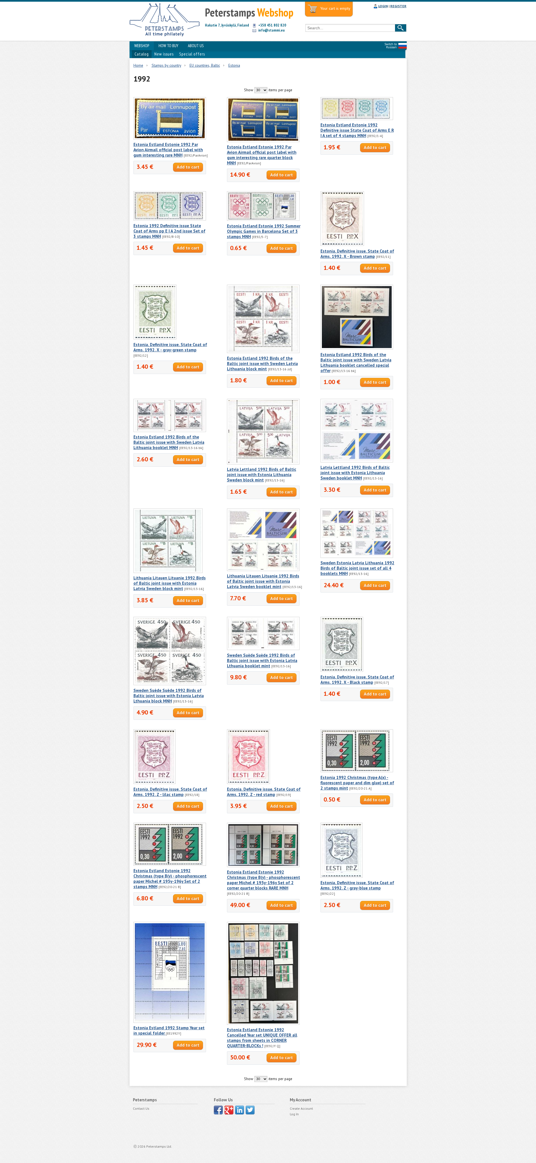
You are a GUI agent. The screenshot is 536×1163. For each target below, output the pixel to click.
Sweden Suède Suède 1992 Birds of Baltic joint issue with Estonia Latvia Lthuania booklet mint (262, 660)
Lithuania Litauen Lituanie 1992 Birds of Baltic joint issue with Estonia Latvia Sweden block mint (169, 583)
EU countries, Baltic (205, 65)
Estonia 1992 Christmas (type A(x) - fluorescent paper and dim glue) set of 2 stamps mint (357, 783)
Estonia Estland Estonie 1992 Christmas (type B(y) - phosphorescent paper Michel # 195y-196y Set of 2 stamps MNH (170, 878)
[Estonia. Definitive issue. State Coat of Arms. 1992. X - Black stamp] (341, 670)
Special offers (192, 54)
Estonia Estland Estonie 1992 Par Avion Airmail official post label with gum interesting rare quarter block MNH (261, 155)
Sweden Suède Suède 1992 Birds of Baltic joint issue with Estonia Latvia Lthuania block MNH (168, 696)
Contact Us (141, 1108)
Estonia (234, 65)
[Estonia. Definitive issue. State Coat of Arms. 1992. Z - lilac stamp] (154, 782)
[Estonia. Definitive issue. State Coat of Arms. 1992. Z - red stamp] (248, 782)
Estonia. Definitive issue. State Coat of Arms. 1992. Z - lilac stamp (170, 791)
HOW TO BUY (168, 45)
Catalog (142, 54)
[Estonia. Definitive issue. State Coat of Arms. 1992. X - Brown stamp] (342, 244)
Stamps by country (166, 65)
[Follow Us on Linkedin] (239, 1110)
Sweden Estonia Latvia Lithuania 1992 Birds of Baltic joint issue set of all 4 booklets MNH (357, 568)
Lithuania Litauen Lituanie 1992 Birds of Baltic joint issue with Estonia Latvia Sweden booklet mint (263, 581)
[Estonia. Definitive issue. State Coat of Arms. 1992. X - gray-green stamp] (154, 337)
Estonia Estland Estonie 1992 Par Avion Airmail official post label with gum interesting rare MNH (168, 150)
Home (138, 65)
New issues (164, 54)
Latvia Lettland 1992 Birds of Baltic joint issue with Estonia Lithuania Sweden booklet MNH (355, 473)
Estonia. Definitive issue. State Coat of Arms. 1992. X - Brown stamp (357, 253)
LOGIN (383, 6)
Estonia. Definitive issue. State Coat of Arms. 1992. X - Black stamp (357, 679)
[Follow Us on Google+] (228, 1110)
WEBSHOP (141, 45)
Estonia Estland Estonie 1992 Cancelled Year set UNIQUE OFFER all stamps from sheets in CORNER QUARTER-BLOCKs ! (262, 1037)
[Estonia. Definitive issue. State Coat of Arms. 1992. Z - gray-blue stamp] (341, 876)
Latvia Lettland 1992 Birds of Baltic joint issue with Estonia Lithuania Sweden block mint (261, 475)
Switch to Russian (390, 45)
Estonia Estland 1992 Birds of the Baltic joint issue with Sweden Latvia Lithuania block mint (262, 363)
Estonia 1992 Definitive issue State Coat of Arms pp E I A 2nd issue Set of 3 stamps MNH (169, 231)
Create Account (301, 1108)
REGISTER (398, 6)
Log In (294, 1114)
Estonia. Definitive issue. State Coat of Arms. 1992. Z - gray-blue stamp (357, 885)
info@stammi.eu (271, 30)
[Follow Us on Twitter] (250, 1110)
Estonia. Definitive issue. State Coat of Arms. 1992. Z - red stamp (264, 791)
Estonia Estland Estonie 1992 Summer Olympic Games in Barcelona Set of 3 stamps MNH (263, 231)
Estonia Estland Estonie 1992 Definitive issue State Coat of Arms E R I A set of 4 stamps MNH (357, 130)
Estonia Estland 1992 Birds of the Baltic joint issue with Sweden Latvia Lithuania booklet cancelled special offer (355, 362)
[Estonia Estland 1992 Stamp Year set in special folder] (169, 1021)
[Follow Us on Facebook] (218, 1110)
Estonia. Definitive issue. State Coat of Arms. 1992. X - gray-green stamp (170, 347)
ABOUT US (196, 45)
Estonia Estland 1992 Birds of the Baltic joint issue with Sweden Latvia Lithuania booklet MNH (168, 442)
